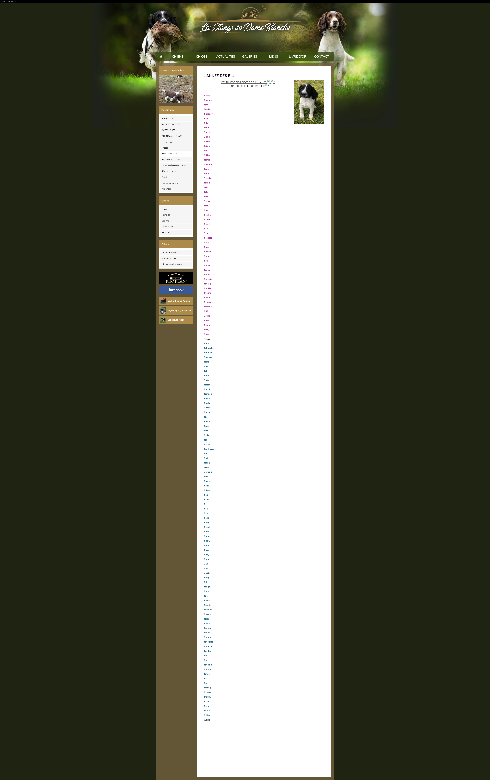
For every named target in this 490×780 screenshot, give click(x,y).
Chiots (201, 56)
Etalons (165, 220)
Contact (321, 56)
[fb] (176, 290)
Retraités (166, 232)
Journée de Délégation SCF (175, 165)
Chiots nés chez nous (172, 264)
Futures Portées (169, 258)
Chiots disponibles (170, 252)
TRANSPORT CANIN (171, 159)
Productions (167, 226)
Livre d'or (297, 56)
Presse (165, 148)
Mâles (164, 209)
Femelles (166, 215)
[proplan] (176, 278)
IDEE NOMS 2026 (169, 153)
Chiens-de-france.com (8, 1)
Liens (273, 56)
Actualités (225, 56)
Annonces (166, 189)
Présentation (168, 118)
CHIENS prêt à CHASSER (173, 136)
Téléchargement (169, 171)
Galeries (249, 56)
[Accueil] (161, 56)
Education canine (170, 183)
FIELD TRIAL (167, 142)
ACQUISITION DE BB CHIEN (174, 124)
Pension (165, 177)
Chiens (177, 56)
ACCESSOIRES (168, 130)
